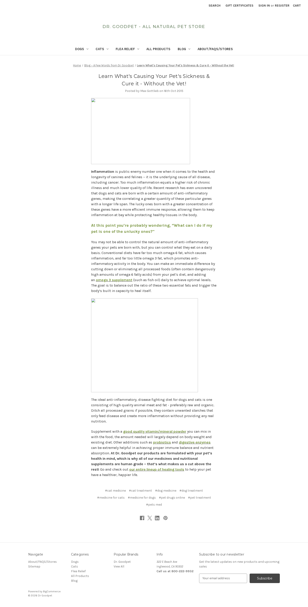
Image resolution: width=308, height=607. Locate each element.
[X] (149, 518)
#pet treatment (199, 498)
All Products (158, 49)
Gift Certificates (239, 5)
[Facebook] (142, 518)
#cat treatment (140, 491)
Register (282, 5)
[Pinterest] (165, 518)
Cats (100, 49)
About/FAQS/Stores (215, 49)
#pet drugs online (172, 498)
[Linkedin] (157, 518)
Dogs (79, 49)
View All (119, 566)
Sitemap (34, 566)
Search (215, 5)
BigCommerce (52, 591)
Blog (182, 49)
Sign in (264, 5)
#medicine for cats (111, 498)
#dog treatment (191, 491)
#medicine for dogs (142, 498)
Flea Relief (125, 49)
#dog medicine (165, 491)
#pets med (154, 505)
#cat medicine (115, 491)
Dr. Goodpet (122, 562)
